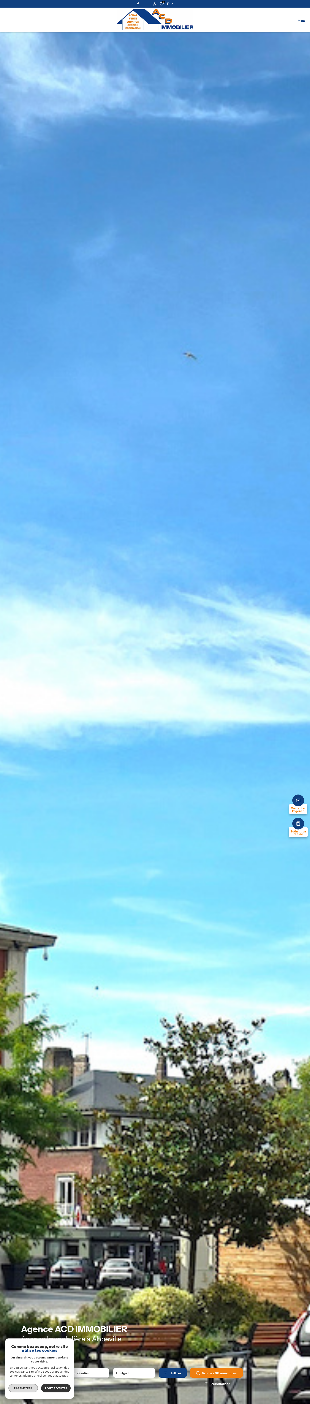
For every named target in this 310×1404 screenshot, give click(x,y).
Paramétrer (23, 1388)
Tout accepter (56, 1388)
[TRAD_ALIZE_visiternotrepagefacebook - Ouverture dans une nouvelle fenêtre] (138, 3)
